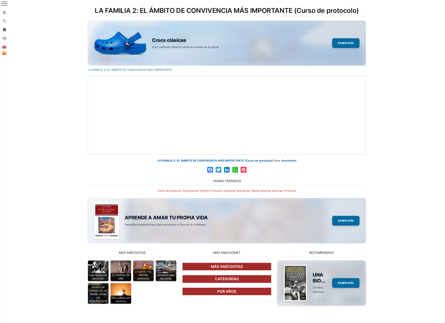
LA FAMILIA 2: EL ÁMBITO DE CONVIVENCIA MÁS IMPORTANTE (130, 69)
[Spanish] (4, 53)
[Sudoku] (4, 29)
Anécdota (229, 190)
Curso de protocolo (169, 190)
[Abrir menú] (4, 4)
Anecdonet (288, 160)
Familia (204, 190)
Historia (265, 190)
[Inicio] (4, 12)
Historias (277, 190)
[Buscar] (4, 20)
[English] (4, 47)
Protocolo (216, 190)
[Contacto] (4, 38)
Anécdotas (242, 190)
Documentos (191, 190)
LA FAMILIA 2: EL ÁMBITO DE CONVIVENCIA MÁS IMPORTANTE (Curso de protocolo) (215, 160)
